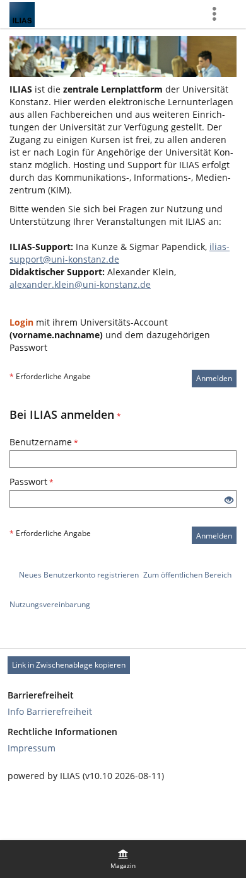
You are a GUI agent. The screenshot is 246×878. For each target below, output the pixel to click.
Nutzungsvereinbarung (49, 604)
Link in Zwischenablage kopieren (69, 664)
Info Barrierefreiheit (50, 711)
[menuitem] (123, 859)
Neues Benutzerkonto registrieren (79, 574)
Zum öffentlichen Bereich (187, 574)
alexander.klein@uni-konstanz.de (80, 284)
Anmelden (214, 378)
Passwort (31, 481)
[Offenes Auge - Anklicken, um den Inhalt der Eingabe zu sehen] (229, 500)
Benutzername (43, 442)
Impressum (32, 748)
